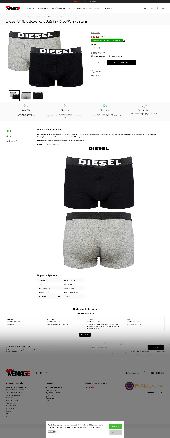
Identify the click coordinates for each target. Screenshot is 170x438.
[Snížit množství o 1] (93, 62)
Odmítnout (115, 433)
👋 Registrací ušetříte (107, 40)
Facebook (36, 372)
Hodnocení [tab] (11, 141)
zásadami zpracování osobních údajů (155, 351)
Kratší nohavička (68, 288)
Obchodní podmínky (12, 397)
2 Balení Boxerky (68, 296)
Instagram (41, 372)
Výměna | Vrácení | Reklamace (15, 390)
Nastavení (52, 431)
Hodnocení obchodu (12, 400)
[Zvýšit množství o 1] (104, 62)
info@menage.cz (132, 373)
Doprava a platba (11, 405)
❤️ (6, 416)
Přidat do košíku (121, 63)
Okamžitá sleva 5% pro (25, 114)
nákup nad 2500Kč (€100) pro (105, 114)
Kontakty (8, 411)
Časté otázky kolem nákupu (14, 392)
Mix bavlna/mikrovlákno (71, 292)
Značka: (95, 33)
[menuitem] (30, 8)
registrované (19, 115)
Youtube (46, 372)
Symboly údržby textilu (13, 395)
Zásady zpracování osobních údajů (16, 387)
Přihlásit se (156, 347)
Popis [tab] (8, 130)
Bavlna (49, 144)
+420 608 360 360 (156, 373)
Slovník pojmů (10, 408)
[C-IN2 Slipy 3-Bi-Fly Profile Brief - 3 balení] (99, 149)
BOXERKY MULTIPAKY (70, 280)
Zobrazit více (85, 335)
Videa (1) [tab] (10, 136)
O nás (7, 413)
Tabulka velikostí (11, 403)
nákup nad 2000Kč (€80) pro (65, 114)
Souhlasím (115, 426)
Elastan (56, 144)
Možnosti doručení (100, 56)
